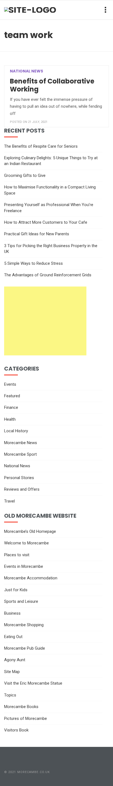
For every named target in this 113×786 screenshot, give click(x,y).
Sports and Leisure (21, 601)
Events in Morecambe (23, 566)
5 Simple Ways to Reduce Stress (33, 263)
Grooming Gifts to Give (25, 175)
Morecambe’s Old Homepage (30, 531)
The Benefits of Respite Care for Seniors (41, 146)
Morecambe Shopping (24, 624)
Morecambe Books (21, 706)
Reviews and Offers (21, 489)
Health (10, 419)
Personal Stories (19, 477)
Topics (10, 695)
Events (10, 384)
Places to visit (16, 554)
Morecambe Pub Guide (24, 648)
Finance (11, 407)
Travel (9, 501)
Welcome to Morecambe (26, 543)
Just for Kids (15, 589)
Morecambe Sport (20, 454)
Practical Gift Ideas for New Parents (36, 233)
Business (12, 613)
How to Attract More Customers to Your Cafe (45, 222)
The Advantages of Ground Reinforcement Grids (47, 274)
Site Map (12, 671)
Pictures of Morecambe (25, 718)
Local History (16, 430)
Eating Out (13, 636)
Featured (12, 395)
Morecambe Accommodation (30, 578)
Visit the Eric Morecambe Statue (33, 683)
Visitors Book (16, 730)
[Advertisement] (45, 321)
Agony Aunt (14, 659)
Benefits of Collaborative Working (52, 85)
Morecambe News (20, 442)
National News (26, 71)
